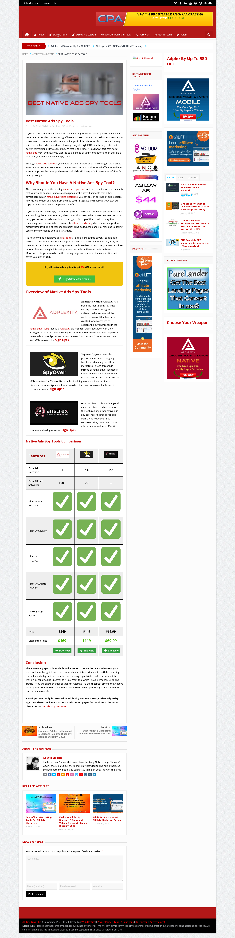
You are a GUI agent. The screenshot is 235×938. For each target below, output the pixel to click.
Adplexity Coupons (54, 706)
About (41, 34)
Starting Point (60, 34)
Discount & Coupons (86, 34)
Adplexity (65, 328)
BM (54, 3)
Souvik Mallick (42, 126)
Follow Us (145, 34)
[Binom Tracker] (146, 117)
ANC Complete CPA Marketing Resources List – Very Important (195, 243)
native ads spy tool (46, 163)
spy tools (66, 237)
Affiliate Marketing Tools (118, 34)
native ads (31, 152)
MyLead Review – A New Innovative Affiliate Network (193, 187)
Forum (46, 3)
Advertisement (31, 3)
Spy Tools (56, 126)
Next (104, 727)
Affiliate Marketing (70, 126)
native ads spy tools (74, 189)
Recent (181, 177)
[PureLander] (188, 288)
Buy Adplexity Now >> (77, 279)
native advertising (39, 328)
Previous (47, 727)
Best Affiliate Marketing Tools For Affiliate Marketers (94, 732)
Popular (170, 177)
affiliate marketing (82, 223)
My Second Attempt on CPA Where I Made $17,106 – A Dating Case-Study (195, 206)
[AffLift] (142, 303)
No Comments (86, 126)
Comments (193, 177)
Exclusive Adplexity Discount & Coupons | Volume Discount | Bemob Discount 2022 (55, 734)
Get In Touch (165, 34)
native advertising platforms (62, 196)
